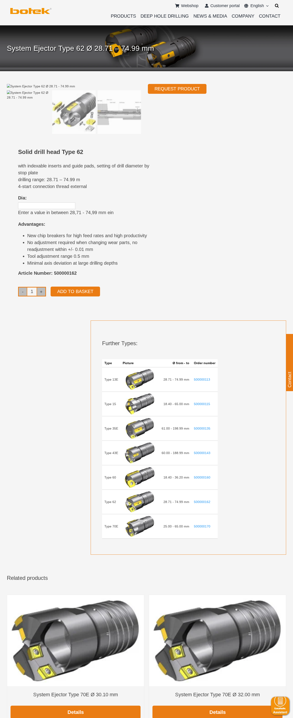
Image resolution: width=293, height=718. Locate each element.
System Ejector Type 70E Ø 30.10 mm (75, 694)
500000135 (202, 428)
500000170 (202, 526)
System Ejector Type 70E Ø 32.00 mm (217, 694)
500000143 (202, 453)
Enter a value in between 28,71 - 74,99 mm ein (66, 212)
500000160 (202, 477)
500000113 (202, 379)
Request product (177, 88)
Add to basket (75, 291)
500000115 (202, 404)
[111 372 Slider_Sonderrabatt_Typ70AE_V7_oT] (31, 9)
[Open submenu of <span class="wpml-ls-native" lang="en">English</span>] (266, 5)
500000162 (202, 502)
